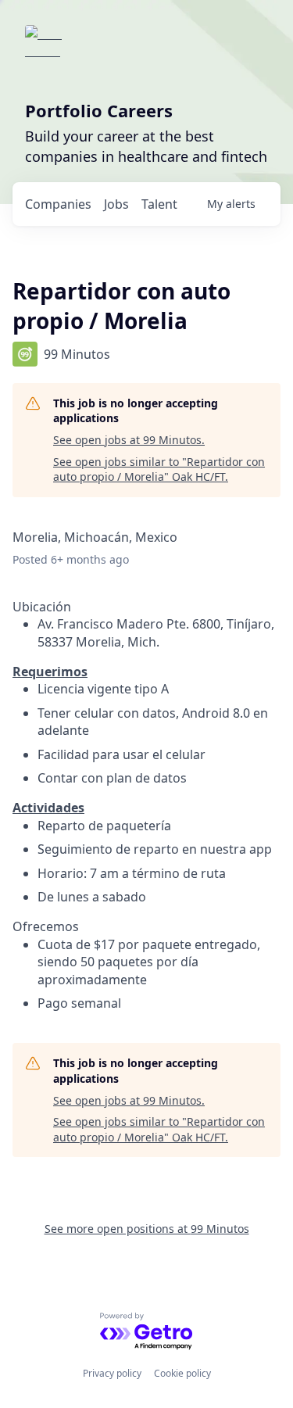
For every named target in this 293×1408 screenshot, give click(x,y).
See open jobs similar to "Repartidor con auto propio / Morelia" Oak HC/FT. (159, 469)
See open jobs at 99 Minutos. (129, 439)
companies (58, 204)
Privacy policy (112, 1373)
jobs (116, 204)
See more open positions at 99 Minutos (147, 1228)
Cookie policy (182, 1373)
